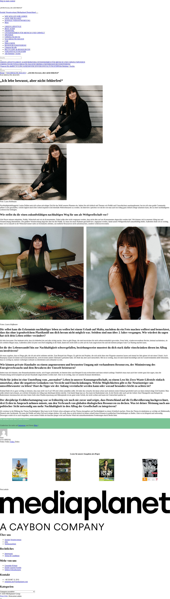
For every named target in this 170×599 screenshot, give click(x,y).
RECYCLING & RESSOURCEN (17, 49)
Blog (35, 425)
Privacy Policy (4, 596)
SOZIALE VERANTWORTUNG (17, 20)
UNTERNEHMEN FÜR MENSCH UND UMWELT (25, 33)
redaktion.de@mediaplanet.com (16, 582)
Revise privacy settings (15, 596)
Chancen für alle (11, 47)
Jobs (6, 542)
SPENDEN (9, 35)
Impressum (9, 554)
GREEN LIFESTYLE (13, 26)
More (7, 23)
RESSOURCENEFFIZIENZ (15, 45)
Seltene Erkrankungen (13, 570)
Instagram (21, 425)
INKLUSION (10, 43)
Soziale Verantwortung (18, 12)
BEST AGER (10, 29)
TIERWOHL (9, 31)
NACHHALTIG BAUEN (14, 39)
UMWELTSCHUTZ (12, 37)
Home (2, 73)
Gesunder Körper (11, 566)
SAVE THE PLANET (13, 18)
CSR (6, 41)
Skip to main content (7, 1)
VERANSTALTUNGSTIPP (15, 52)
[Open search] (1, 60)
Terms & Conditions (12, 556)
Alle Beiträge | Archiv (13, 54)
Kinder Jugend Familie (13, 568)
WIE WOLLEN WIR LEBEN (16, 16)
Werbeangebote (10, 544)
